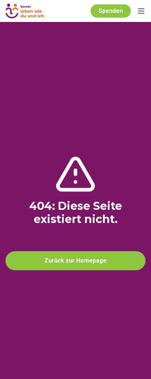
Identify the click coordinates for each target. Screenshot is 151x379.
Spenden (111, 10)
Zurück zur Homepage (75, 260)
